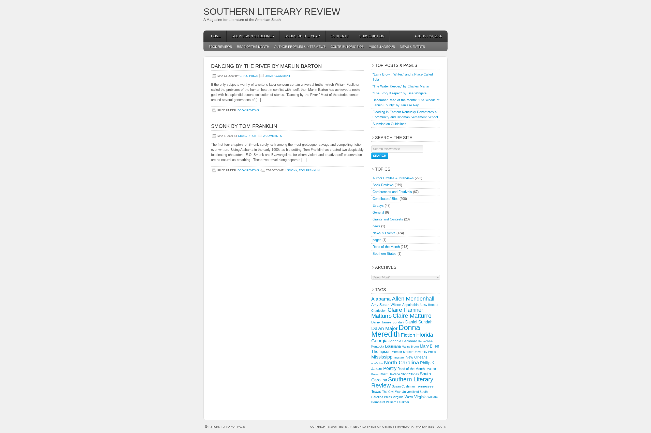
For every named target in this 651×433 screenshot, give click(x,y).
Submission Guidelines (253, 36)
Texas (376, 391)
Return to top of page (227, 426)
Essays (378, 205)
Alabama (381, 299)
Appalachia (410, 305)
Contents (340, 36)
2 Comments (272, 135)
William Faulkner (397, 402)
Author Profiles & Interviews (300, 47)
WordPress (425, 426)
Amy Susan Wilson (386, 305)
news (376, 226)
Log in (441, 426)
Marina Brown (410, 346)
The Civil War (391, 392)
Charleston (379, 310)
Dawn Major (384, 328)
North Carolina (401, 362)
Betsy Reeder (429, 305)
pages (377, 240)
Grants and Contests (388, 219)
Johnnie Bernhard (403, 341)
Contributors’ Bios (347, 47)
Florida (424, 335)
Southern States (384, 254)
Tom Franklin (309, 170)
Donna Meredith (395, 330)
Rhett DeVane (390, 374)
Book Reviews (220, 47)
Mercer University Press (419, 352)
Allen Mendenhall (413, 298)
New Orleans (416, 357)
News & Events (412, 47)
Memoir (397, 351)
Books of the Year (302, 36)
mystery (399, 357)
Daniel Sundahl (419, 322)
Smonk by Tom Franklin (244, 126)
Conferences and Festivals (392, 192)
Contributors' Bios (385, 199)
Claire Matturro (412, 315)
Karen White (425, 341)
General (378, 212)
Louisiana (393, 346)
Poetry (389, 368)
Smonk (292, 170)
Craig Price (249, 75)
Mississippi (382, 357)
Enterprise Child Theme (357, 426)
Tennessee (425, 386)
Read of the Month (253, 47)
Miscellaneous (382, 47)
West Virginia (415, 397)
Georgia (379, 340)
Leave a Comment (277, 75)
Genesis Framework (397, 426)
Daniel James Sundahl (387, 322)
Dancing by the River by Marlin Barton (266, 66)
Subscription (371, 36)
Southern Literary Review (271, 11)
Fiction (408, 335)
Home (216, 36)
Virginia (398, 397)
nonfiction (377, 363)
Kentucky (377, 346)
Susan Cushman (403, 386)
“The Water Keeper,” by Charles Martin (401, 86)
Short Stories (410, 374)
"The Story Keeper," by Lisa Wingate (399, 93)
